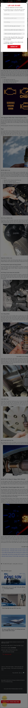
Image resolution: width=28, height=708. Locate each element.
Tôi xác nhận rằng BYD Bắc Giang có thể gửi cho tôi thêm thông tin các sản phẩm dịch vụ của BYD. (13, 38)
